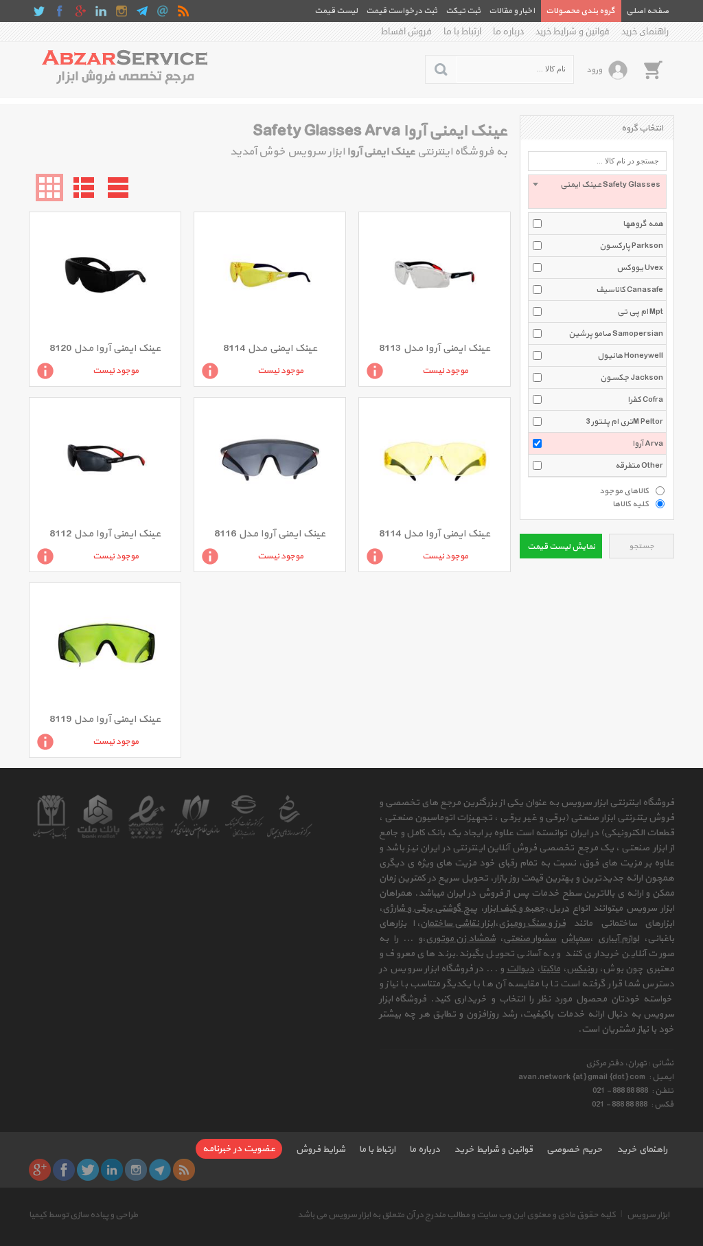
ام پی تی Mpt (640, 312)
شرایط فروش (320, 1149)
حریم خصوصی (574, 1149)
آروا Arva (647, 444)
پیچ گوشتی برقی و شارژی (429, 908)
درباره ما (508, 31)
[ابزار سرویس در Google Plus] (80, 11)
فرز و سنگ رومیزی (532, 923)
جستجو (641, 546)
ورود (594, 70)
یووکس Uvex (639, 268)
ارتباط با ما (462, 31)
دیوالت (520, 969)
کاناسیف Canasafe (629, 290)
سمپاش (575, 938)
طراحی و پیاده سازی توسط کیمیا (83, 1215)
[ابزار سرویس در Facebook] (59, 11)
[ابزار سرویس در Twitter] (39, 11)
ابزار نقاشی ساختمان (457, 923)
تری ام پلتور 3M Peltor (624, 422)
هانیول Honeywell (630, 356)
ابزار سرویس (648, 1215)
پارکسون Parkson (631, 246)
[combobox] (597, 191)
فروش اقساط (406, 31)
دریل (559, 908)
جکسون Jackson (631, 378)
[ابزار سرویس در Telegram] (142, 11)
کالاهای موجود (624, 490)
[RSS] (183, 11)
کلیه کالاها (630, 503)
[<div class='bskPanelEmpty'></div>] (653, 69)
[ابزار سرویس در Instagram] (121, 11)
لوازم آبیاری (618, 938)
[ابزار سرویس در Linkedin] (101, 11)
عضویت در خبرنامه (239, 1149)
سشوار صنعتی (529, 938)
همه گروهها (643, 224)
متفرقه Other (639, 466)
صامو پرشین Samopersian (615, 334)
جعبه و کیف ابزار (514, 908)
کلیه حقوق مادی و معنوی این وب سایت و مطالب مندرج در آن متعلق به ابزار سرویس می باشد (456, 1215)
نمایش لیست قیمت (561, 547)
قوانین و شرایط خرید (572, 31)
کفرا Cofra (645, 400)
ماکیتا (550, 969)
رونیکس (581, 969)
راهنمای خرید (645, 31)
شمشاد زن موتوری (461, 938)
